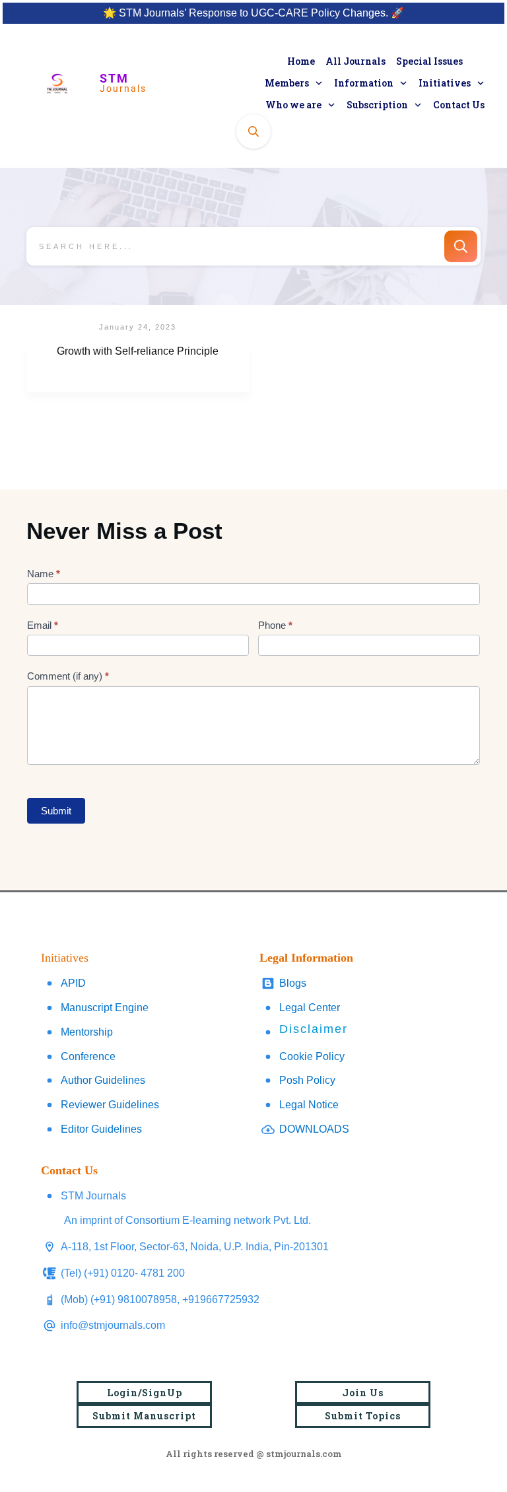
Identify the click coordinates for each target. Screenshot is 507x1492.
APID (73, 983)
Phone (275, 625)
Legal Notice (309, 1104)
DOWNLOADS (314, 1129)
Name (43, 573)
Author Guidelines (103, 1080)
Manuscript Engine (105, 1007)
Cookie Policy (312, 1056)
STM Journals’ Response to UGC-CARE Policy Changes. (253, 12)
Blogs (292, 983)
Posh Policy (307, 1080)
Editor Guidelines (101, 1129)
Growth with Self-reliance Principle (137, 368)
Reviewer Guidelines (110, 1104)
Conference (88, 1056)
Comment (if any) (68, 676)
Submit (56, 810)
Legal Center (309, 1007)
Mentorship (87, 1032)
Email (42, 625)
